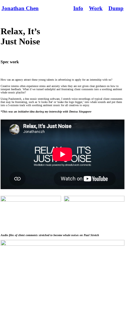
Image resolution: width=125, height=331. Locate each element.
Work (96, 8)
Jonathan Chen (20, 8)
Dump (116, 8)
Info (78, 8)
